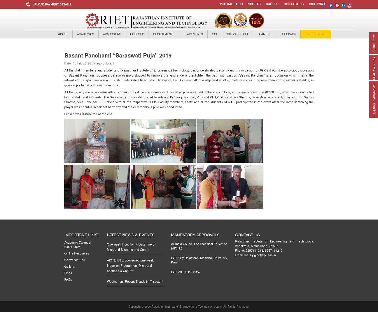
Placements (193, 34)
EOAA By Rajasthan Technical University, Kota (199, 260)
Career (272, 4)
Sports (254, 4)
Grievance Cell (238, 34)
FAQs (68, 279)
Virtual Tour (231, 4)
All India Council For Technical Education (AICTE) (199, 246)
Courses (137, 34)
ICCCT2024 (317, 4)
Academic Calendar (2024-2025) (77, 244)
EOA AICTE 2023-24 (185, 272)
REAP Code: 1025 (374, 67)
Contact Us (294, 4)
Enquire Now (373, 43)
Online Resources (76, 253)
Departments (164, 34)
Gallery (69, 266)
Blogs (68, 273)
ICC (214, 34)
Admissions (112, 34)
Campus (265, 34)
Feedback (288, 34)
